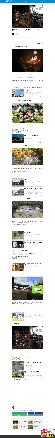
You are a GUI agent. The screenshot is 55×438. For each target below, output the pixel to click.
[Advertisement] (27, 399)
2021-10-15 (16, 33)
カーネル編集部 (17, 34)
